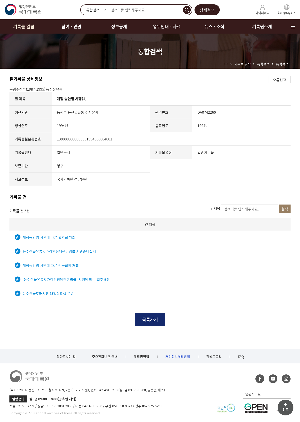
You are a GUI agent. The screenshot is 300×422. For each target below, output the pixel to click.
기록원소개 (262, 26)
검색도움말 (214, 356)
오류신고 (279, 79)
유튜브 (273, 378)
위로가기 (285, 407)
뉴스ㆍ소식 (214, 26)
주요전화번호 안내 (104, 356)
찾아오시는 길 (66, 356)
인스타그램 (286, 378)
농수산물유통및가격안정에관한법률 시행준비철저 (59, 251)
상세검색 (207, 10)
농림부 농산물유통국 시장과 (77, 112)
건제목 (215, 208)
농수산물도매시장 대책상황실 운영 (48, 293)
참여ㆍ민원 (71, 26)
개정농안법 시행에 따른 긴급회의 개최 (51, 265)
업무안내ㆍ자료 (167, 26)
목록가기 (150, 319)
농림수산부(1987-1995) (27, 89)
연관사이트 (253, 394)
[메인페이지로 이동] (22, 10)
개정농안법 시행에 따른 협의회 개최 (49, 237)
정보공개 (119, 26)
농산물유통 (54, 89)
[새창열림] (226, 406)
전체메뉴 (293, 26)
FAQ (241, 356)
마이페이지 (262, 13)
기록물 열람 (23, 26)
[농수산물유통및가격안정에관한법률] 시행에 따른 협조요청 (66, 279)
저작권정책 (141, 356)
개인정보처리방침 (177, 356)
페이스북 (259, 378)
